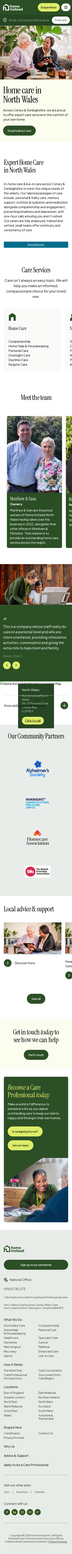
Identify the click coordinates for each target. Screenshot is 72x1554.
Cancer (43, 1342)
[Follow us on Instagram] (22, 1512)
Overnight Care (19, 355)
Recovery (10, 1351)
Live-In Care (46, 1356)
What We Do (13, 1320)
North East (10, 1401)
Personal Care (18, 351)
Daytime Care (18, 360)
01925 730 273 (14, 1289)
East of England (14, 1392)
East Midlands (47, 1392)
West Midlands (13, 1406)
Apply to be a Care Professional (26, 1465)
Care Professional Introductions (15, 1376)
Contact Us (45, 1433)
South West (45, 1410)
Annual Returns (36, 244)
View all (36, 998)
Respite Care (17, 364)
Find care (61, 20)
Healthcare (11, 1337)
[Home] (13, 7)
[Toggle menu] (65, 7)
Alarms (8, 1356)
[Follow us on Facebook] (7, 1512)
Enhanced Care (48, 1351)
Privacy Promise (14, 1437)
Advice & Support (16, 1456)
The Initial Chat (13, 1370)
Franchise (21, 1492)
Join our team (20, 1145)
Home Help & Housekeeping (28, 346)
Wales (8, 1415)
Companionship (19, 341)
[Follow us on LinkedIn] (15, 1512)
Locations (11, 1387)
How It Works (13, 1365)
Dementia (10, 1342)
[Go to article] (8, 963)
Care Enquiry (12, 1433)
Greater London (14, 1397)
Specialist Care (48, 1337)
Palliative (44, 1346)
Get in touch (36, 1055)
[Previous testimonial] (7, 665)
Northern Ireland (48, 1397)
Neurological (12, 1346)
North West (45, 1401)
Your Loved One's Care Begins (49, 1376)
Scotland (44, 1406)
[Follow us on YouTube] (30, 1512)
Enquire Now (49, 7)
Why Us (9, 1446)
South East (11, 1410)
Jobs (7, 1492)
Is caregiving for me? (25, 1131)
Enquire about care (19, 130)
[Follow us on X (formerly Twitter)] (38, 1512)
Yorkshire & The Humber (46, 1417)
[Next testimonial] (16, 665)
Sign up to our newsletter (36, 1264)
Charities (39, 1492)
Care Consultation (50, 1370)
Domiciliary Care (14, 1325)
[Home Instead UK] (14, 1248)
